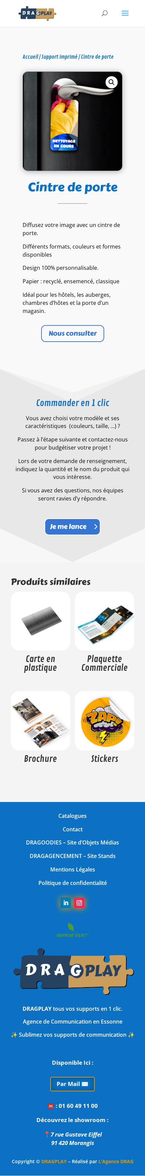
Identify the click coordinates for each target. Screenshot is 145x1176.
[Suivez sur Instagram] (79, 902)
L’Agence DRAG (116, 1161)
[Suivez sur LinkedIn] (65, 902)
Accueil (30, 57)
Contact (73, 829)
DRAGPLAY (54, 1161)
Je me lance (68, 526)
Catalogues (72, 816)
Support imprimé (59, 57)
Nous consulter (73, 333)
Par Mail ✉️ (72, 1084)
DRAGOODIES (44, 842)
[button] (112, 82)
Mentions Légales (72, 869)
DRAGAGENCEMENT (56, 856)
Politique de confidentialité (72, 883)
